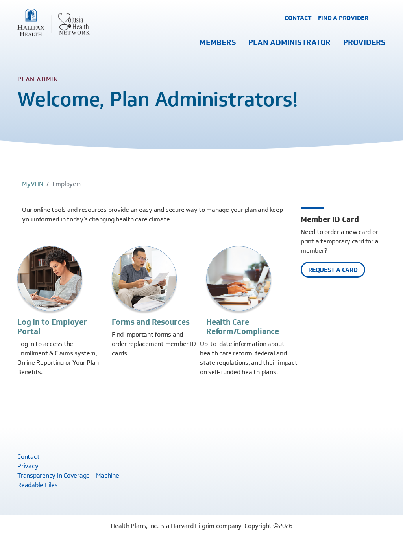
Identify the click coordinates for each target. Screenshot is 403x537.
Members (218, 42)
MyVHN (32, 183)
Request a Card (333, 269)
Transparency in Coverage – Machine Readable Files (68, 480)
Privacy (27, 466)
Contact (298, 17)
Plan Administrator (289, 42)
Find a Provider (343, 17)
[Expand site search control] (380, 18)
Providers (364, 42)
